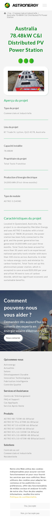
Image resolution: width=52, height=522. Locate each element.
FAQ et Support (11, 399)
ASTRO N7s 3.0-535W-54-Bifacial (21, 432)
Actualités (9, 368)
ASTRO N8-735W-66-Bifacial (19, 418)
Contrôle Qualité (12, 384)
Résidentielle (10, 456)
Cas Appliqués (11, 402)
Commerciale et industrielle (18, 453)
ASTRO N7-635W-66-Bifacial (19, 428)
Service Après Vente (14, 406)
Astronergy (9, 364)
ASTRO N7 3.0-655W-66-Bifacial (21, 425)
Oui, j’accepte (30, 506)
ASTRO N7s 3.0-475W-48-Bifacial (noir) (24, 438)
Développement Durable (16, 374)
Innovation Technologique (17, 378)
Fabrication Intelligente (16, 381)
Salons (7, 371)
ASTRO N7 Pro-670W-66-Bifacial (21, 422)
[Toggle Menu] (45, 5)
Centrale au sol (11, 450)
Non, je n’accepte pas (30, 513)
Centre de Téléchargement (17, 396)
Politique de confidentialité (23, 497)
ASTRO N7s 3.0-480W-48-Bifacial (21, 435)
